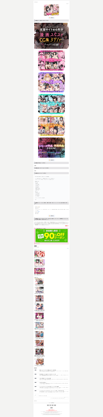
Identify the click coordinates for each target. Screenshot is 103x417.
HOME (51, 407)
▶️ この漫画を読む (51, 17)
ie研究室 (39, 211)
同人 (52, 405)
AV (50, 405)
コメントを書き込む (51, 402)
